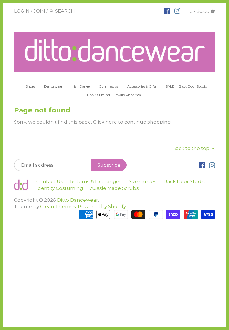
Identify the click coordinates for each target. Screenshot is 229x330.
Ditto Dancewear (77, 200)
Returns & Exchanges (96, 181)
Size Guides (142, 181)
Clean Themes (58, 206)
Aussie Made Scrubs (114, 188)
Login (22, 11)
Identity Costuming (59, 188)
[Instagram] (177, 10)
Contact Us (49, 181)
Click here (105, 122)
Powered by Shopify (102, 206)
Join (39, 11)
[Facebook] (167, 10)
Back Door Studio (185, 181)
